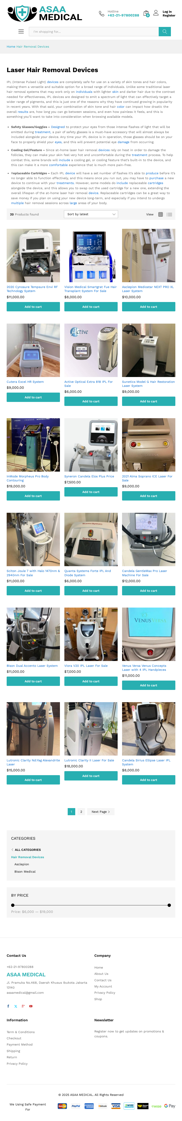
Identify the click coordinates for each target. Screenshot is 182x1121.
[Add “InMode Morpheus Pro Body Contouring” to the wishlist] (38, 469)
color (121, 106)
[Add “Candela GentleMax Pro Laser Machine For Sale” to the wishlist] (153, 563)
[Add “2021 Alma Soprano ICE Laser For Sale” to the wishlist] (153, 469)
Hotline (113, 11)
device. (94, 193)
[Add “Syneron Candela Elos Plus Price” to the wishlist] (95, 469)
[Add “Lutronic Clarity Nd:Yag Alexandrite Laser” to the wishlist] (38, 753)
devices (52, 82)
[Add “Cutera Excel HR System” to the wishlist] (38, 374)
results (23, 112)
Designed (58, 127)
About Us (101, 973)
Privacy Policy (104, 992)
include (64, 160)
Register (169, 15)
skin (115, 91)
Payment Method (20, 1044)
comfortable (58, 165)
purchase (156, 178)
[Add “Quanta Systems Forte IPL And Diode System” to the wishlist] (95, 563)
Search (165, 31)
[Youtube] (31, 1006)
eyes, (58, 142)
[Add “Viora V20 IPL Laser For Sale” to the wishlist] (95, 658)
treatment (139, 155)
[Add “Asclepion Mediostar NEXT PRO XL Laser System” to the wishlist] (153, 279)
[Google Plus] (23, 1006)
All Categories (28, 849)
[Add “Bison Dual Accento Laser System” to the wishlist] (38, 658)
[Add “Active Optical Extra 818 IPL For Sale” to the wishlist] (95, 374)
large (73, 203)
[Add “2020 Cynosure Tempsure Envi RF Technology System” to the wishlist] (38, 279)
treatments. (66, 183)
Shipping (13, 1051)
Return (12, 1057)
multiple (17, 203)
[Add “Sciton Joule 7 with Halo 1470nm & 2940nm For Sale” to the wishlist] (38, 563)
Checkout (14, 1038)
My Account (103, 986)
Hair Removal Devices (27, 857)
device (70, 173)
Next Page (100, 811)
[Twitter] (16, 1006)
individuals (84, 91)
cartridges (155, 183)
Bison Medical (25, 871)
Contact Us (102, 980)
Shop (98, 999)
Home (11, 46)
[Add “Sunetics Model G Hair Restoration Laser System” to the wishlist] (153, 374)
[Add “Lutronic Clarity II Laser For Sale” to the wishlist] (95, 753)
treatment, (43, 132)
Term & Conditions (21, 1032)
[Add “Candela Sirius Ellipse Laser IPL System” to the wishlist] (153, 753)
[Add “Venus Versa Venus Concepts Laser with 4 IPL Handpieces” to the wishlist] (153, 658)
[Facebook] (8, 1006)
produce (152, 173)
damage (123, 142)
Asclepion (21, 864)
